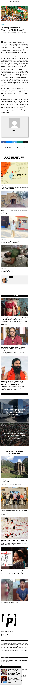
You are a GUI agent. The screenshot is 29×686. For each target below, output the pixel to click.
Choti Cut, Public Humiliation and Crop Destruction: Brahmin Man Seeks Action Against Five (15, 666)
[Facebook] (3, 142)
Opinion (3, 24)
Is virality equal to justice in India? (9, 602)
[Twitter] (14, 142)
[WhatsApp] (10, 635)
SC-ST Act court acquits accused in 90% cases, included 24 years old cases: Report (12, 241)
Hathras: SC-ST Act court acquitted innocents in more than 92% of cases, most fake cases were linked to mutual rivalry (14, 212)
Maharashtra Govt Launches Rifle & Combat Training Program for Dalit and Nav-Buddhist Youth (14, 672)
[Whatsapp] (20, 142)
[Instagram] (6, 635)
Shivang (14, 131)
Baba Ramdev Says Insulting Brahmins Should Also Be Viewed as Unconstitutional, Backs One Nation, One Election (14, 383)
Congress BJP (7, 147)
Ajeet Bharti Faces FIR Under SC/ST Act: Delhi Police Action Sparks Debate (13, 348)
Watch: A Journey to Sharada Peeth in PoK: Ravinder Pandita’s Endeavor (14, 480)
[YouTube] (8, 635)
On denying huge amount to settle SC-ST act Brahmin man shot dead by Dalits (14, 270)
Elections (16, 147)
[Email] (25, 142)
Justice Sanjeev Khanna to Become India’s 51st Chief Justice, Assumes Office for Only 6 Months (14, 679)
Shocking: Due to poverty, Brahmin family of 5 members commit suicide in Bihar (14, 318)
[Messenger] (9, 142)
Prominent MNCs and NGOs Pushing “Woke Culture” (14, 510)
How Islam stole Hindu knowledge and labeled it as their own (14, 541)
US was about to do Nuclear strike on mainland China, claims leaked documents (14, 187)
